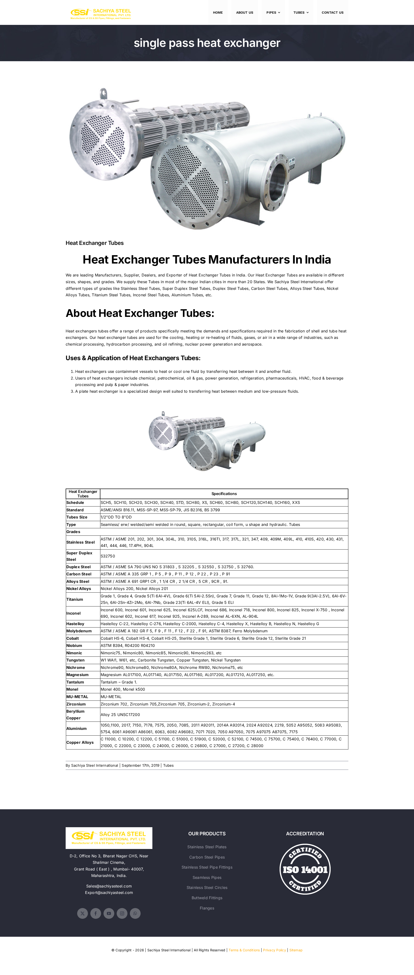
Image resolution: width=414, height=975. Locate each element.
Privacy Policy (274, 950)
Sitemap (296, 950)
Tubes (168, 765)
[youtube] (109, 913)
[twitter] (82, 913)
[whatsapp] (135, 913)
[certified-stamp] (305, 845)
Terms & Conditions (244, 950)
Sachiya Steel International (299, 281)
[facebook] (95, 913)
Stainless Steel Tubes (140, 288)
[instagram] (122, 913)
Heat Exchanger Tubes (207, 155)
